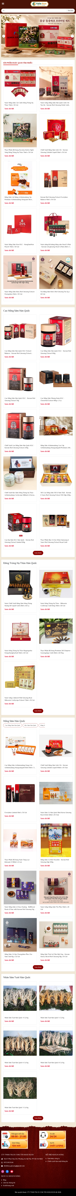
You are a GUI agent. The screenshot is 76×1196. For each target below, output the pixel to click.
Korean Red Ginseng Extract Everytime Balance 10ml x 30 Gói (54, 198)
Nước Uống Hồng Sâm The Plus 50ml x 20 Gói (54, 908)
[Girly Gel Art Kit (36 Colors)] (20, 83)
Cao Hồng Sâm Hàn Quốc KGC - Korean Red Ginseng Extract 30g (20, 399)
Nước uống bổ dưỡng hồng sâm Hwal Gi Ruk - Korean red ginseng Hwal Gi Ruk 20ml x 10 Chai (55, 246)
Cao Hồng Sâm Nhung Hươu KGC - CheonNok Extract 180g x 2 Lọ (52, 399)
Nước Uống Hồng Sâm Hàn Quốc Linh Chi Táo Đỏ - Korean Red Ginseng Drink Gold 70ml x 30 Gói (54, 104)
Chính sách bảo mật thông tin (57, 1161)
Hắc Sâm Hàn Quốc (30, 725)
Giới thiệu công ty (53, 1158)
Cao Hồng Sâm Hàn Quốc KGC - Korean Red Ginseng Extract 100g (55, 352)
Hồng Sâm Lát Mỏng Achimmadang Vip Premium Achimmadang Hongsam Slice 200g (18, 198)
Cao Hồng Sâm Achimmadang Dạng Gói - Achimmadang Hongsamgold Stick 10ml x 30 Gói (20, 766)
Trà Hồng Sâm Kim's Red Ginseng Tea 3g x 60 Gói (55, 293)
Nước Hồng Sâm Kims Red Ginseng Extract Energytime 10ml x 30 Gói (19, 293)
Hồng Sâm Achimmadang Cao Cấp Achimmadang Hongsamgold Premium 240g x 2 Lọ (55, 447)
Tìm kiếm (70, 10)
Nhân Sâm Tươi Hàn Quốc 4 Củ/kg (16, 1018)
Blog (4, 1180)
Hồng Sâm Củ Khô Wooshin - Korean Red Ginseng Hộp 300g (54, 861)
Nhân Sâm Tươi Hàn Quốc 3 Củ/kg (16, 1107)
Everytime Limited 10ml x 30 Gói (16, 812)
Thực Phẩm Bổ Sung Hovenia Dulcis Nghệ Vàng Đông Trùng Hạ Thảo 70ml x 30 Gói (19, 151)
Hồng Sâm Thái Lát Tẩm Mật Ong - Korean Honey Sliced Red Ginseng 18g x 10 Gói (55, 955)
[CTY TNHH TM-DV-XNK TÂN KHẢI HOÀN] (39, 4)
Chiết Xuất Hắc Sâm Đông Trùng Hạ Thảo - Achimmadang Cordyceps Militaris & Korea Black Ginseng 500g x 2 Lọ (19, 494)
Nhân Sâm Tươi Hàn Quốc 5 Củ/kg (52, 1018)
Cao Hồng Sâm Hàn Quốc (12, 725)
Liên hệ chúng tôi (9, 1183)
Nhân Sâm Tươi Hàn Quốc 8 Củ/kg (52, 1063)
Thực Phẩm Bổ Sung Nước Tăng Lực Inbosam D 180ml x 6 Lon (17, 861)
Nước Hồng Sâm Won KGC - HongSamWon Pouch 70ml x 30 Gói (19, 246)
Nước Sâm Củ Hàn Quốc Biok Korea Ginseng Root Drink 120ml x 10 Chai (55, 814)
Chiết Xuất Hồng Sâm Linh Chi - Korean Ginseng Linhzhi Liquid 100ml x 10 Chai (54, 766)
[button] (3, 4)
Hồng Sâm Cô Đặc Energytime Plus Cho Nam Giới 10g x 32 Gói (18, 955)
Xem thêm (38, 553)
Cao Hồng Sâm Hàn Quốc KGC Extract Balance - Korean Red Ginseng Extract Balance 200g (18, 352)
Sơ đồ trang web (8, 1185)
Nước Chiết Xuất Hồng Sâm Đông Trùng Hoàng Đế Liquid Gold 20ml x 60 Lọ (18, 605)
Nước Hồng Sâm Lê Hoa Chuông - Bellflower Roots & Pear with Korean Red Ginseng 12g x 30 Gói (20, 908)
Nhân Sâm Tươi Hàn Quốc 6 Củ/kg (16, 1063)
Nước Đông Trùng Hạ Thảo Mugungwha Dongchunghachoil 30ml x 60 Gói (18, 652)
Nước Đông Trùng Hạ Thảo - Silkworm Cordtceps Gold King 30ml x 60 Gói (53, 605)
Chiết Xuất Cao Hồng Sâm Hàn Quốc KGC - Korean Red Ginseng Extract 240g (19, 447)
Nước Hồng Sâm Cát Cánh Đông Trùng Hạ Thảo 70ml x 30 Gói (19, 104)
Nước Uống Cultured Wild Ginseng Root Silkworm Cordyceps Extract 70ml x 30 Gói (20, 699)
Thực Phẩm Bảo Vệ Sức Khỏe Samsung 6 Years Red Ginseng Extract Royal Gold (54, 541)
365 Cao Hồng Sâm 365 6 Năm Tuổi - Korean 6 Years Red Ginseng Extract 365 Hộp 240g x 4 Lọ (55, 494)
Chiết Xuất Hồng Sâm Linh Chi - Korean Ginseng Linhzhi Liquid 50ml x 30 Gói (54, 151)
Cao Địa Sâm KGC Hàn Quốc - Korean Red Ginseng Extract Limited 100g (19, 541)
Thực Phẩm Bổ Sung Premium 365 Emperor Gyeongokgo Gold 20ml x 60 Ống (55, 652)
